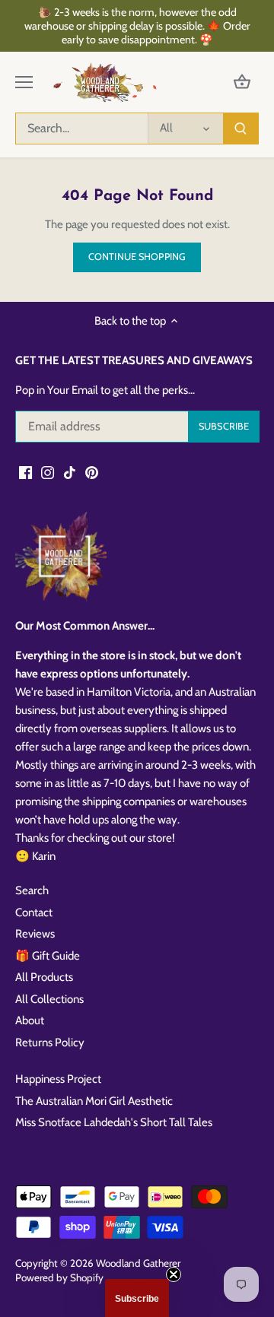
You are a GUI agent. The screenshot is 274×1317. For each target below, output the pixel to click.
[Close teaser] (173, 1274)
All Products (44, 977)
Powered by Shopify (59, 1277)
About (29, 1020)
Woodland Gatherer (138, 1263)
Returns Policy (49, 1042)
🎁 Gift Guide (47, 956)
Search (32, 890)
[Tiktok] (69, 472)
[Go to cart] (242, 82)
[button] (137, 1298)
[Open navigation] (24, 82)
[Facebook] (25, 472)
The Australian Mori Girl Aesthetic (94, 1101)
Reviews (35, 934)
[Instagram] (47, 472)
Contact (34, 912)
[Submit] (240, 128)
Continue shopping (137, 256)
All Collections (49, 999)
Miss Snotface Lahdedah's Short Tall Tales (113, 1122)
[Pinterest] (91, 472)
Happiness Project (58, 1079)
